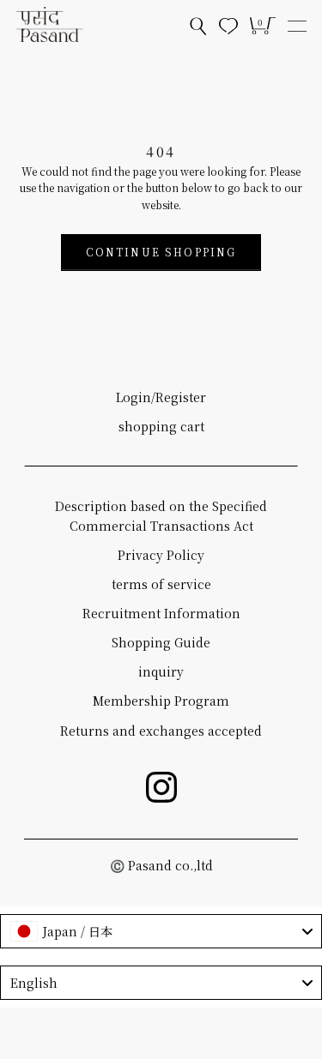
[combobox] (161, 931)
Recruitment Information (161, 613)
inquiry (161, 671)
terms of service (161, 584)
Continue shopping (161, 251)
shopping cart (161, 426)
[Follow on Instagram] (161, 787)
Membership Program (161, 700)
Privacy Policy (161, 554)
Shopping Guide (161, 642)
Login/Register (161, 397)
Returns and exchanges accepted (161, 730)
